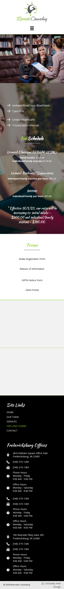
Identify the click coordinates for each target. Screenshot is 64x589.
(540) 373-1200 (21, 461)
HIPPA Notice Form (32, 280)
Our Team (13, 416)
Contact (12, 430)
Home (10, 412)
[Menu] (32, 28)
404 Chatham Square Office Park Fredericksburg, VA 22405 (30, 455)
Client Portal (32, 289)
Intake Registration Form (32, 258)
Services (12, 421)
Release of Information (32, 268)
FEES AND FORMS (16, 426)
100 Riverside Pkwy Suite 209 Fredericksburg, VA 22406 (28, 536)
